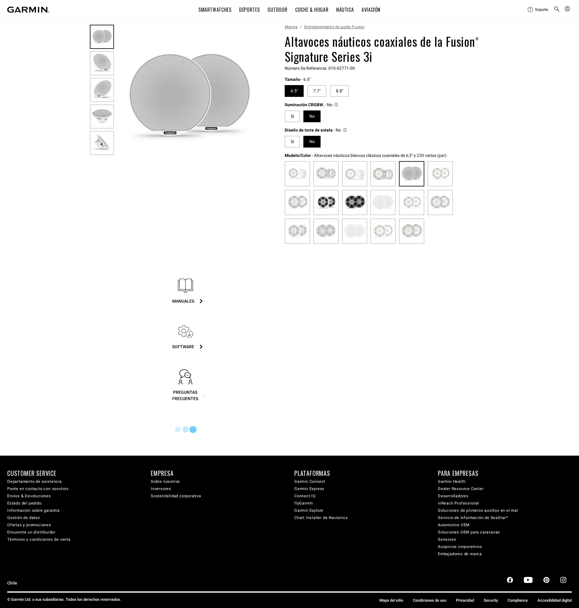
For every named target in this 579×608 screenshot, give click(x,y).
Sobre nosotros (165, 481)
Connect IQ (305, 496)
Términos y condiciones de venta (39, 539)
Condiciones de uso (429, 600)
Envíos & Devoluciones (29, 496)
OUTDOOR (277, 9)
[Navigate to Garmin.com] (28, 9)
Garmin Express (309, 488)
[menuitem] (538, 9)
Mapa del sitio (391, 600)
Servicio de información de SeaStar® (473, 517)
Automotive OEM (454, 525)
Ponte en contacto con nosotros (38, 488)
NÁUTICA (345, 9)
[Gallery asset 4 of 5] (102, 116)
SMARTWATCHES (215, 9)
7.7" (317, 90)
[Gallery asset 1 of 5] (188, 97)
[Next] (253, 98)
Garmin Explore (308, 510)
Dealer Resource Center (461, 488)
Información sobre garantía (33, 510)
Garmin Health (451, 481)
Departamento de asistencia (34, 481)
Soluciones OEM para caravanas (469, 532)
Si (292, 116)
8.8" (339, 90)
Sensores (447, 539)
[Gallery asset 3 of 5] (102, 90)
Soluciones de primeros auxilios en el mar (478, 510)
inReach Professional (458, 503)
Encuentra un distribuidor (31, 532)
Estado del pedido (24, 503)
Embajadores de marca (460, 554)
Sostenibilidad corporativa (176, 496)
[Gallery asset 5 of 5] (102, 143)
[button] (312, 105)
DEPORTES (249, 9)
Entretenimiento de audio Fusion (334, 27)
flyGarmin (303, 503)
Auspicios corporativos (460, 546)
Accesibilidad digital (554, 600)
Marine (291, 27)
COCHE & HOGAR (311, 9)
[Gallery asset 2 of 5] (102, 63)
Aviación (371, 9)
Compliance (518, 600)
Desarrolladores (453, 496)
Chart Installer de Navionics (321, 517)
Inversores (161, 488)
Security (491, 600)
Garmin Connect (309, 481)
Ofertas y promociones (29, 525)
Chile (12, 583)
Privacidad (465, 600)
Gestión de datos (23, 517)
